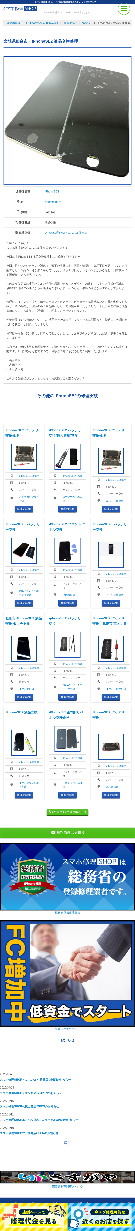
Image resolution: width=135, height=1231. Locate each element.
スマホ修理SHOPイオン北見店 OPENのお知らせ (31, 1093)
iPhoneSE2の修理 (29, 475)
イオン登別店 (26, 688)
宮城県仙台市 (53, 201)
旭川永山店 (112, 786)
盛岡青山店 (69, 594)
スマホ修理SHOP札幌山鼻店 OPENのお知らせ (29, 1106)
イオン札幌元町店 (116, 688)
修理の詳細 (24, 508)
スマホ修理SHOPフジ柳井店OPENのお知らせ (29, 1133)
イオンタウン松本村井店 (29, 784)
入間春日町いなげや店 (29, 498)
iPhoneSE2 (52, 191)
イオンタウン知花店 (72, 784)
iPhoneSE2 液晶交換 (21, 712)
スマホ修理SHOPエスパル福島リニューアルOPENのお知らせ (39, 1119)
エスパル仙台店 (114, 500)
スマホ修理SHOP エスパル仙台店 (66, 232)
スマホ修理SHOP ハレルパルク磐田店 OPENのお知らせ (35, 1079)
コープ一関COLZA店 (73, 498)
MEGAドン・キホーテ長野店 (29, 592)
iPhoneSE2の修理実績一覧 (69, 812)
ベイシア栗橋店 (114, 594)
